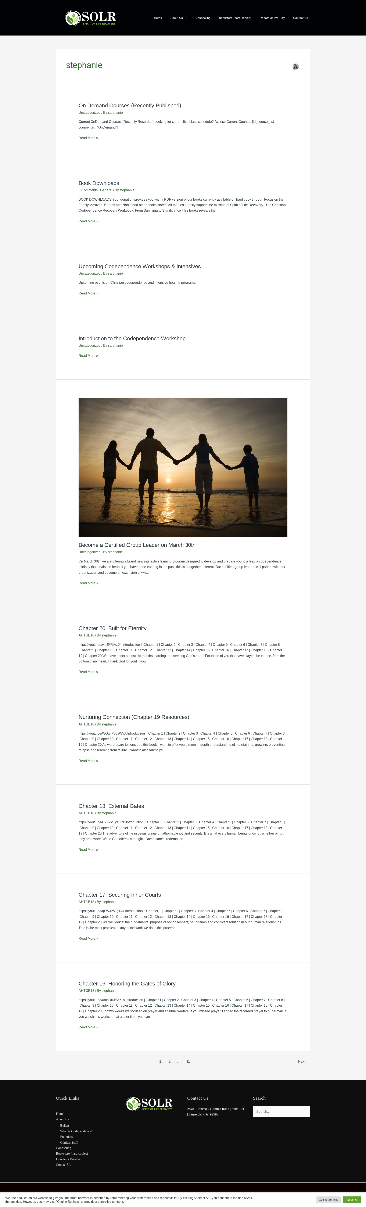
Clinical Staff (69, 1142)
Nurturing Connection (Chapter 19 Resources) (134, 717)
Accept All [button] (352, 1199)
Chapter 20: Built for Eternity (113, 628)
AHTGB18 (86, 635)
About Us (62, 1119)
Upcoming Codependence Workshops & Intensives (140, 266)
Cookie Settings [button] (328, 1199)
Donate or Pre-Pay (68, 1159)
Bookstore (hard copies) (72, 1153)
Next (304, 1061)
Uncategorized (90, 112)
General (106, 190)
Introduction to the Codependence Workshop (132, 338)
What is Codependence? (76, 1131)
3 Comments (88, 190)
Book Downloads (99, 183)
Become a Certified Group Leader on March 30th (137, 545)
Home (60, 1113)
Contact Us (63, 1164)
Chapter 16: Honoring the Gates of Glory (127, 983)
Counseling (63, 1148)
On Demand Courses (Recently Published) (130, 105)
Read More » (88, 137)
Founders (66, 1137)
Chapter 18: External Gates (111, 806)
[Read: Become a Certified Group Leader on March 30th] (183, 467)
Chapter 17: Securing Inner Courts (120, 895)
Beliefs (64, 1125)
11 (188, 1061)
